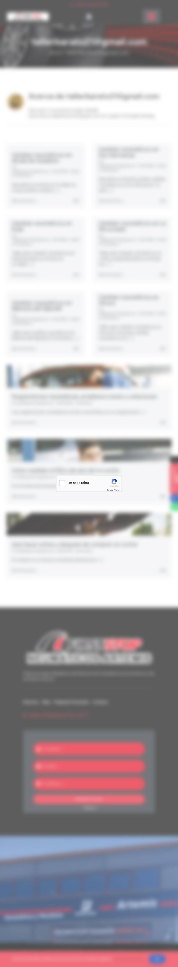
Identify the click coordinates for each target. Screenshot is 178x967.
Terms (116, 490)
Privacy (110, 490)
